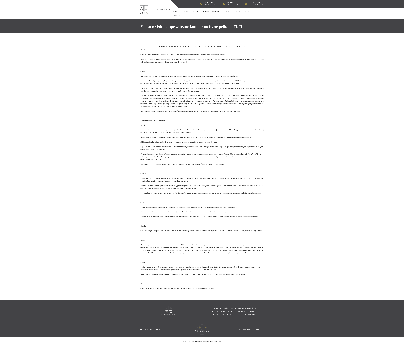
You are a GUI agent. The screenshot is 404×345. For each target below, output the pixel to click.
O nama (185, 11)
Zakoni (227, 11)
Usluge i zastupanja (211, 11)
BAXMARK (259, 329)
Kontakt (176, 15)
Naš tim (196, 11)
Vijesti (237, 11)
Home (175, 11)
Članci (247, 11)
